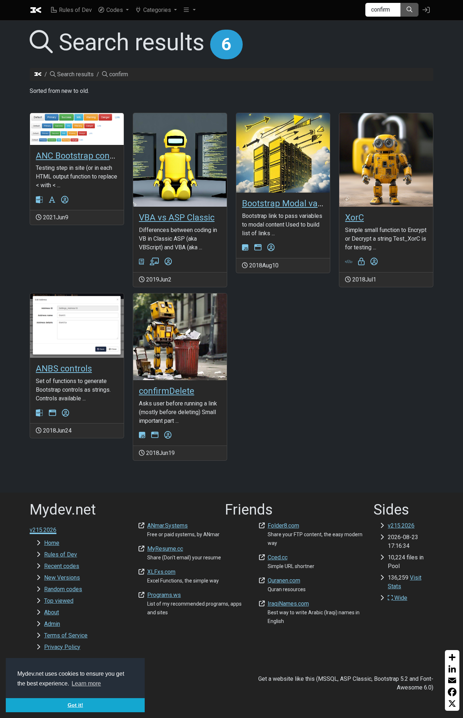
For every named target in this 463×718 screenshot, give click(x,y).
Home (51, 542)
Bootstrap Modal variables (293, 203)
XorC (354, 217)
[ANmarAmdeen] (64, 199)
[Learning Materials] (154, 261)
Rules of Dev (60, 554)
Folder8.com (283, 525)
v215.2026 (401, 525)
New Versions (62, 577)
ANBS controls (64, 369)
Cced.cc (278, 557)
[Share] (452, 657)
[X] (452, 703)
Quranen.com (284, 580)
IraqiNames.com (288, 603)
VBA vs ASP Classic (176, 217)
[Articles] (141, 261)
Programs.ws (164, 595)
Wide (400, 597)
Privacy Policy (62, 647)
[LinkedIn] (452, 669)
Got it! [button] (75, 705)
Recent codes (61, 566)
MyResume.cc (165, 548)
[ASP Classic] (39, 199)
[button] (113, 10)
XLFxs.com (161, 571)
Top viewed (58, 600)
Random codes (63, 589)
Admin (52, 623)
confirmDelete (166, 391)
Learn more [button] (86, 683)
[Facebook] (452, 692)
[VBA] (348, 261)
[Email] (452, 680)
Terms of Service (66, 635)
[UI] (258, 247)
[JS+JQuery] (245, 247)
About (51, 612)
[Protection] (361, 261)
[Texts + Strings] (52, 199)
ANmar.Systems (167, 525)
